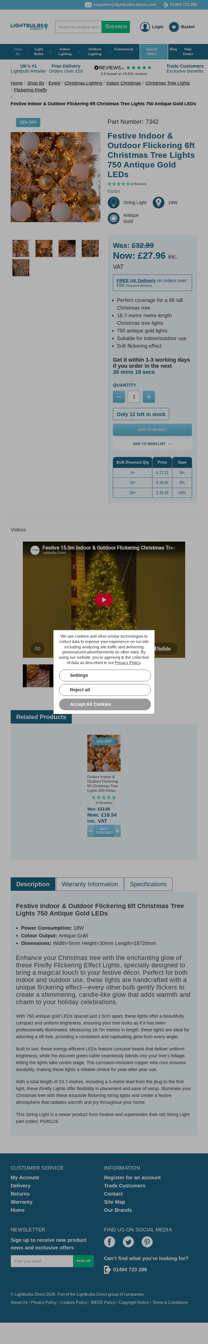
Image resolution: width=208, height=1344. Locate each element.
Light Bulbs (38, 51)
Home (18, 1210)
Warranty (21, 1202)
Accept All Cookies (90, 704)
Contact (113, 1194)
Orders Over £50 (66, 69)
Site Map (114, 1202)
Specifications (148, 884)
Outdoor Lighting (94, 51)
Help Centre (188, 51)
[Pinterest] (147, 1241)
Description (33, 884)
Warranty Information (90, 884)
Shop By (18, 51)
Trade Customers (124, 1185)
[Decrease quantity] (90, 831)
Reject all (80, 689)
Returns (20, 1194)
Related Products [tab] (41, 716)
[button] (152, 184)
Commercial (123, 49)
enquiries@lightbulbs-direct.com (124, 5)
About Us (19, 1302)
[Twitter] (128, 1241)
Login (157, 27)
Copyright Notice (134, 1302)
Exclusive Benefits (185, 69)
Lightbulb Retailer (28, 69)
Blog (173, 49)
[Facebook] (109, 1241)
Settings (79, 675)
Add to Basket (104, 830)
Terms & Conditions (170, 1302)
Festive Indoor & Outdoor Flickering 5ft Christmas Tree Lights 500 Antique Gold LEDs (102, 784)
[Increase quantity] (117, 831)
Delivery (20, 1185)
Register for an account (132, 1177)
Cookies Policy (73, 1302)
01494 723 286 (183, 5)
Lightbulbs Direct (92, 1294)
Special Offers (152, 51)
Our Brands (118, 1210)
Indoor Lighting (65, 51)
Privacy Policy (44, 1302)
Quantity (124, 385)
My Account (25, 1177)
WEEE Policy (103, 1302)
